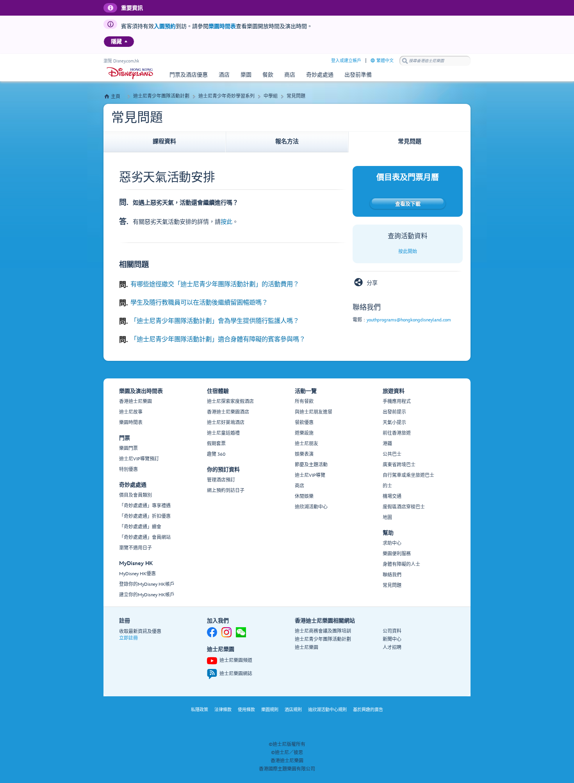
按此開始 (407, 252)
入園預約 (165, 26)
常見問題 (296, 96)
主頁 (115, 97)
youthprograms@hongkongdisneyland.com (409, 320)
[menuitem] (126, 41)
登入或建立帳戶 (346, 60)
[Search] (405, 60)
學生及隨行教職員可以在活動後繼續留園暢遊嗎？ (199, 303)
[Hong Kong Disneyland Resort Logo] (129, 73)
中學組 (271, 96)
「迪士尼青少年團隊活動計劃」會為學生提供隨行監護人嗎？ (214, 321)
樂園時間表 (222, 26)
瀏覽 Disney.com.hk (121, 61)
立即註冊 (128, 638)
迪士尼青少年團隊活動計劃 (161, 96)
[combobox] (435, 60)
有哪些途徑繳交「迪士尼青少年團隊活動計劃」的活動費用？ (214, 284)
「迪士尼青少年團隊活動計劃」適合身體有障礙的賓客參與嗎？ (217, 339)
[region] (118, 41)
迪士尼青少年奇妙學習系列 (226, 96)
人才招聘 (392, 648)
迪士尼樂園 (306, 648)
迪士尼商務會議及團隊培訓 (323, 631)
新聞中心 (392, 639)
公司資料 (392, 631)
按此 (226, 222)
